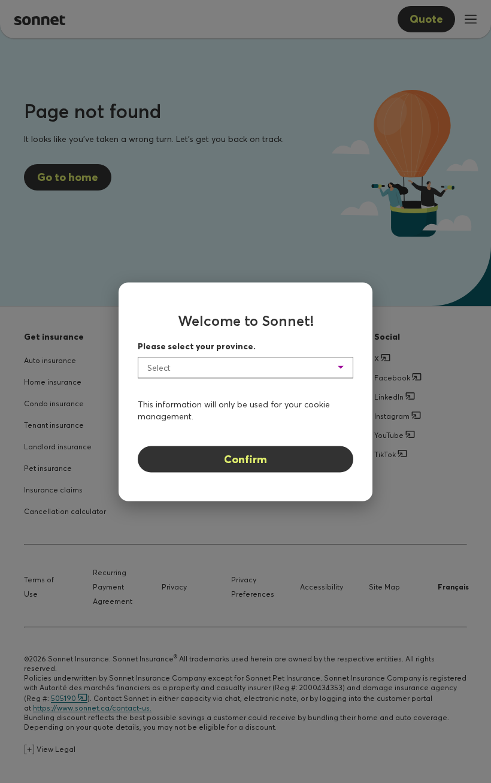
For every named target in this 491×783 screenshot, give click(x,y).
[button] (245, 367)
